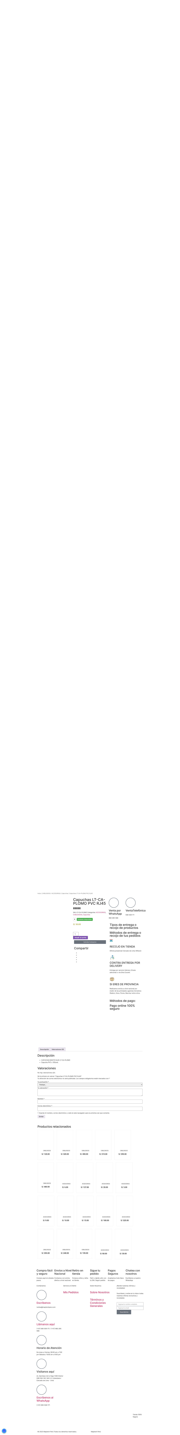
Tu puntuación (43, 1082)
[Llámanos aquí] (41, 1316)
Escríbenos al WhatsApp (45, 1399)
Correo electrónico (45, 1106)
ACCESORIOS (56, 893)
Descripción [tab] (44, 1049)
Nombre (41, 1098)
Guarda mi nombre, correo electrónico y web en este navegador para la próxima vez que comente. (74, 1113)
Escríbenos (44, 1302)
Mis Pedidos (71, 1292)
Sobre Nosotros (100, 1292)
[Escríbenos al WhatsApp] (41, 1390)
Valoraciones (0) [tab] (58, 1049)
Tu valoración (43, 1088)
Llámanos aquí (46, 1324)
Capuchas (65, 893)
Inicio (39, 893)
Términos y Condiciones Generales (98, 1303)
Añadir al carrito (80, 938)
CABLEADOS (46, 893)
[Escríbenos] (41, 1295)
